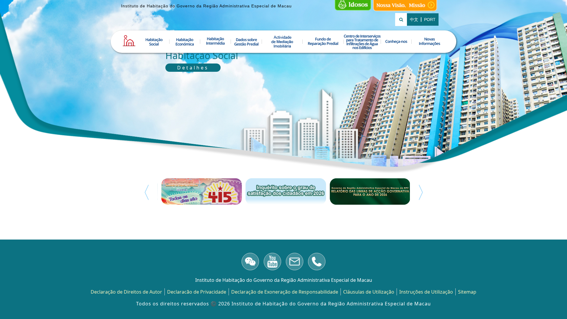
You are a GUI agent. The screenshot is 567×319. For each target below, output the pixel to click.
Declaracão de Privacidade (196, 292)
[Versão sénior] (353, 5)
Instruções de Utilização (426, 292)
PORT (430, 19)
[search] (401, 19)
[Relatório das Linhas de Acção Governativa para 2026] (368, 191)
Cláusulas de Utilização (368, 292)
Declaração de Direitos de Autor (126, 292)
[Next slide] (420, 192)
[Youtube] (272, 262)
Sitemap (467, 292)
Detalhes (193, 67)
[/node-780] (250, 262)
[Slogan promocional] (405, 5)
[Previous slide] (146, 192)
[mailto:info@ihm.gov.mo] (295, 262)
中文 (414, 19)
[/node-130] (317, 262)
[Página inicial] (129, 41)
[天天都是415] (199, 191)
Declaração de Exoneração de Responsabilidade (284, 292)
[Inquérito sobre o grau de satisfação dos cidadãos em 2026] (284, 191)
